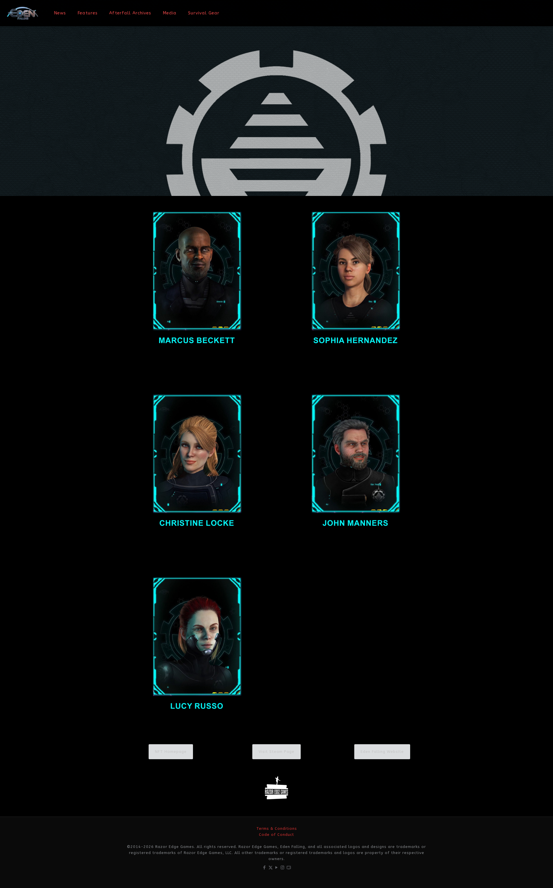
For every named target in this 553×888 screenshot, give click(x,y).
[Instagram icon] (283, 867)
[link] (197, 281)
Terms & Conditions (276, 828)
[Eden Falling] (22, 13)
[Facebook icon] (264, 867)
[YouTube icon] (276, 867)
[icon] (289, 867)
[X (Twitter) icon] (270, 867)
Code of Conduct (276, 834)
